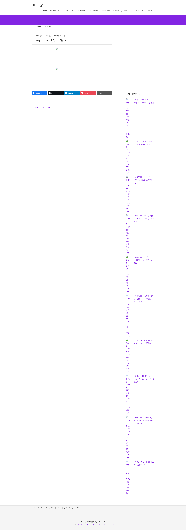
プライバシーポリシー (53, 508)
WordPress (81, 525)
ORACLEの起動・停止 (43, 108)
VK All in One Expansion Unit (107, 525)
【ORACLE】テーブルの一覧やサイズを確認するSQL (143, 180)
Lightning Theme (92, 525)
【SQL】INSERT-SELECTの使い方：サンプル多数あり (144, 102)
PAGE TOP (179, 512)
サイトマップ (37, 508)
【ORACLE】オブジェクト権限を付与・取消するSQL (143, 260)
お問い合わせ (68, 508)
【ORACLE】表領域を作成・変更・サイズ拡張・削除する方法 (144, 299)
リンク (79, 508)
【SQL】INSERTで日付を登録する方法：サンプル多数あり (144, 379)
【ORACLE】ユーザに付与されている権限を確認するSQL (144, 218)
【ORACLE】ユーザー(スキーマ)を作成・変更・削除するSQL (143, 420)
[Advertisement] (142, 48)
